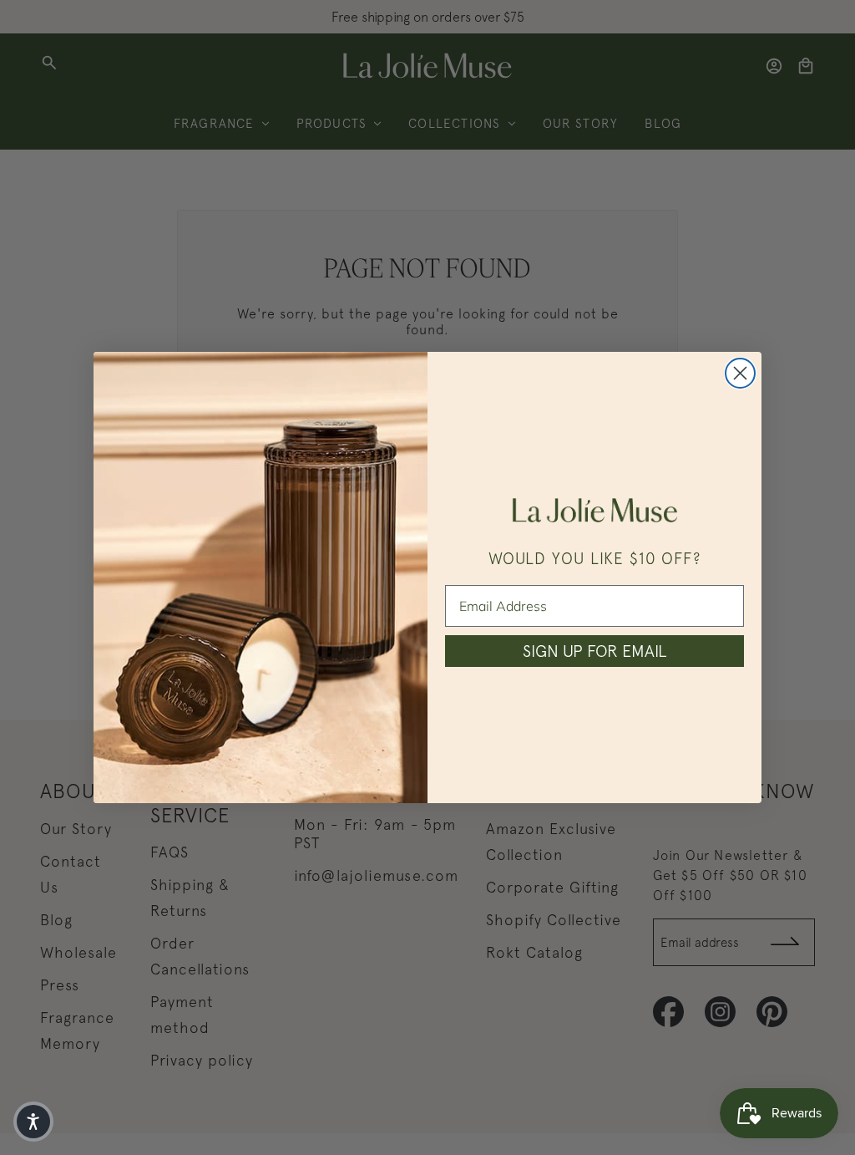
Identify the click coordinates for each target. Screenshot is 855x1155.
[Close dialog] (740, 373)
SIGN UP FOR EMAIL (594, 650)
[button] (33, 1122)
